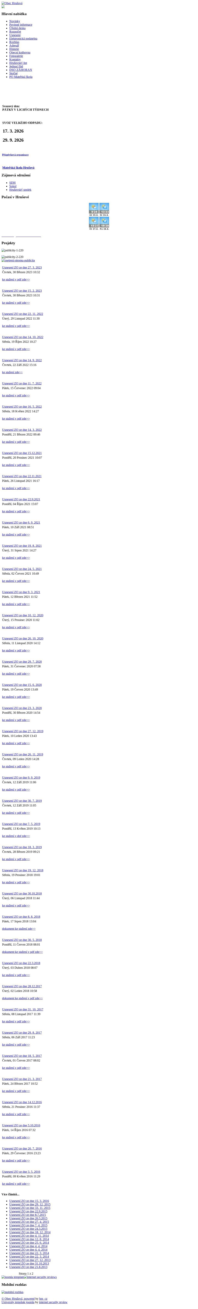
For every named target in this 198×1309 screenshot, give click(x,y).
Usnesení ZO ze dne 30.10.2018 (22, 893)
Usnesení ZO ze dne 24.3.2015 (28, 1228)
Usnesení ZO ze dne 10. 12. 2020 (22, 615)
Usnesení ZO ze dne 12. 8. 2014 (29, 1239)
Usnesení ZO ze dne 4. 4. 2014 (28, 1246)
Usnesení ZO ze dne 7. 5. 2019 (21, 824)
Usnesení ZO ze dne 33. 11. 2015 (29, 1207)
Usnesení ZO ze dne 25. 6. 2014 (29, 1242)
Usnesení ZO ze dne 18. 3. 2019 (22, 847)
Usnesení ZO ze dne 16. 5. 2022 (22, 406)
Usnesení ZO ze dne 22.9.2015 (28, 1211)
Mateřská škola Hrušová (18, 167)
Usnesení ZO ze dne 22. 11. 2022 (22, 314)
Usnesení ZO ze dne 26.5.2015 (28, 1218)
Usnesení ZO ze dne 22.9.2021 (21, 499)
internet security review (53, 1302)
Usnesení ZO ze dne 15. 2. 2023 (22, 290)
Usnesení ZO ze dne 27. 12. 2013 (29, 1260)
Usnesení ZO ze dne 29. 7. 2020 (22, 661)
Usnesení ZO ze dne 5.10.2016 (21, 1125)
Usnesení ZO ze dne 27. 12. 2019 (22, 731)
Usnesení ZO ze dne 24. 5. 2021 (22, 569)
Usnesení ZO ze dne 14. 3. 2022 (22, 429)
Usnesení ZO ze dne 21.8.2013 (28, 1267)
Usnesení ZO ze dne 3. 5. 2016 (21, 1171)
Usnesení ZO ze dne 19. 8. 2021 (22, 545)
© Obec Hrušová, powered (18, 1298)
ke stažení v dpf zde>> (16, 836)
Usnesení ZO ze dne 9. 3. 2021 (21, 592)
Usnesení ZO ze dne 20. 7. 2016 (22, 1148)
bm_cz (43, 1298)
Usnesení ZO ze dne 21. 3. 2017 (22, 1079)
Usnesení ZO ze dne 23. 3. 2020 (22, 708)
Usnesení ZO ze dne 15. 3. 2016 (29, 1201)
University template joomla (18, 1302)
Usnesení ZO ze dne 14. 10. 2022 (22, 337)
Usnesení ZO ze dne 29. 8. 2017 (22, 1032)
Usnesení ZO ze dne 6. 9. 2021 (21, 522)
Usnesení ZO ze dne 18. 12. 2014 (29, 1232)
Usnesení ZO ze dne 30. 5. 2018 (22, 940)
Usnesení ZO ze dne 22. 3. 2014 (29, 1253)
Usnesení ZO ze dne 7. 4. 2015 (28, 1225)
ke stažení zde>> (12, 372)
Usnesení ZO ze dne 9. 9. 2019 (21, 777)
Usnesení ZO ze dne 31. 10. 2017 (22, 1009)
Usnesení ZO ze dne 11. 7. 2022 (22, 383)
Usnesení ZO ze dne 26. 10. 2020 (22, 638)
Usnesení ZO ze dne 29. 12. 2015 (29, 1204)
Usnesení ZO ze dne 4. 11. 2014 (29, 1235)
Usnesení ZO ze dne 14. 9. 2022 (22, 360)
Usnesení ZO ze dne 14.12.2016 (22, 1102)
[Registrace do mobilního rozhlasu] (12, 1292)
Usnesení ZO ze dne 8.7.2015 (27, 1214)
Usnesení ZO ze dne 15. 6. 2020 (22, 684)
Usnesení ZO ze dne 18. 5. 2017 (22, 1055)
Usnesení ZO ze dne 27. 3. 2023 (22, 267)
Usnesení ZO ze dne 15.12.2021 (22, 453)
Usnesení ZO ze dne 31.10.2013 (29, 1263)
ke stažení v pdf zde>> (16, 279)
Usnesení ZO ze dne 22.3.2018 (21, 963)
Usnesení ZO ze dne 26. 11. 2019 (22, 754)
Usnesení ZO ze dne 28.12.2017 (22, 986)
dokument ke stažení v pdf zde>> (22, 951)
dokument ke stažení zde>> (19, 928)
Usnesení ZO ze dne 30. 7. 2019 (22, 800)
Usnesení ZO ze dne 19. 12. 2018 (22, 870)
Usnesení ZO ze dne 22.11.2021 (22, 476)
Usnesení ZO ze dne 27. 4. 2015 (29, 1221)
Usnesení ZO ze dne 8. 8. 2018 (21, 916)
